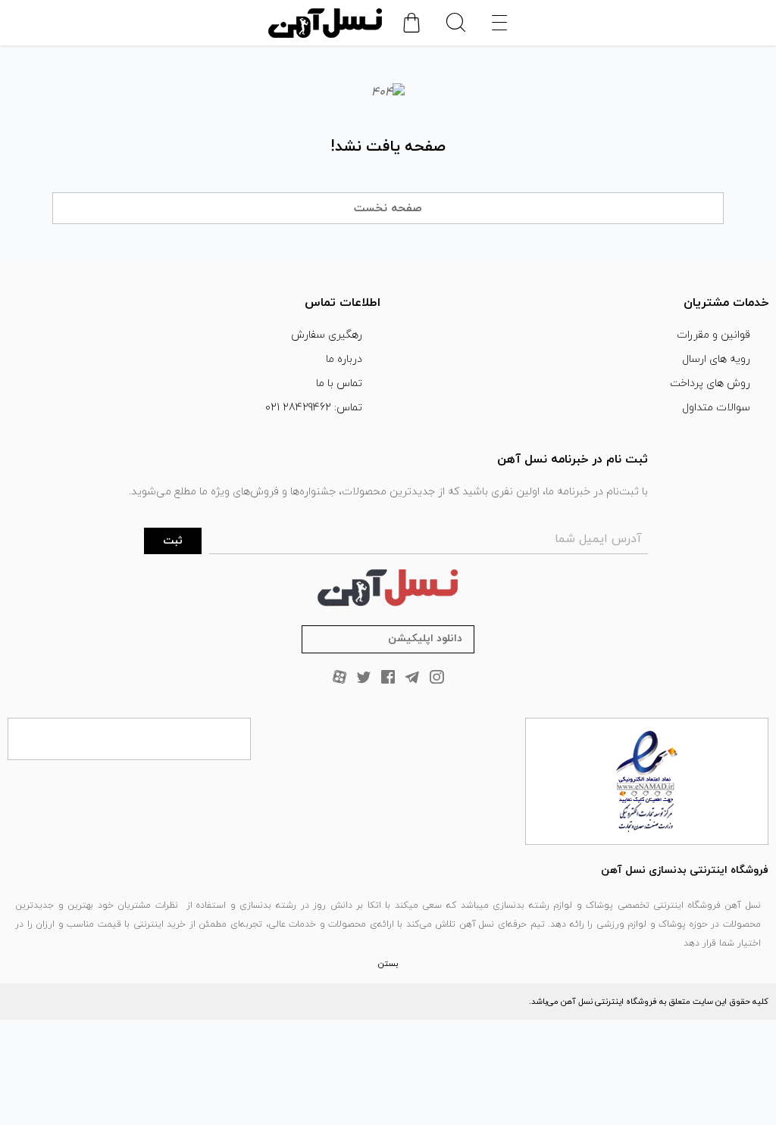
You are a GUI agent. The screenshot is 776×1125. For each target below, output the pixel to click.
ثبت (173, 541)
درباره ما (344, 359)
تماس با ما (339, 383)
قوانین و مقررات (713, 335)
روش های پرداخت (710, 383)
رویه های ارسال (716, 359)
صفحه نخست (388, 209)
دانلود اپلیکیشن (425, 638)
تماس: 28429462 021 (313, 407)
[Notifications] (411, 23)
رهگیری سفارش (326, 335)
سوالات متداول (716, 407)
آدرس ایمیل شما (598, 539)
